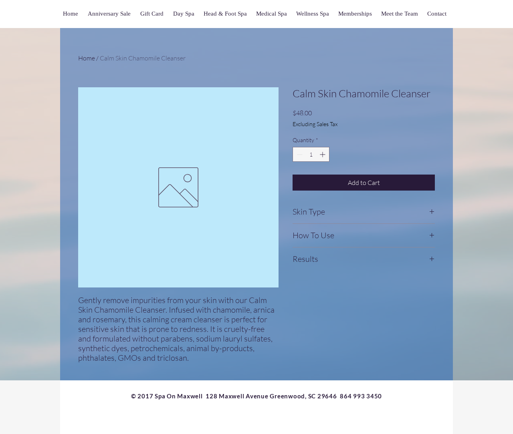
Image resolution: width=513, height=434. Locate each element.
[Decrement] (299, 154)
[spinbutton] (311, 154)
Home (86, 58)
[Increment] (323, 154)
